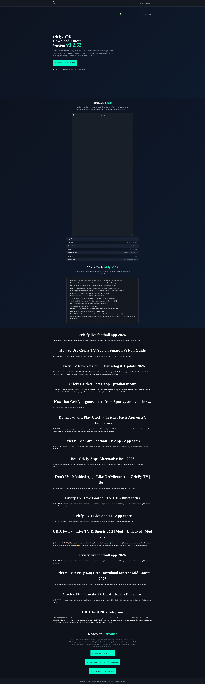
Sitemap (110, 681)
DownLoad (147, 3)
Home (141, 3)
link (103, 543)
